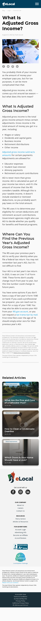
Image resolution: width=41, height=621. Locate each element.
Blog (3, 10)
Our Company (20, 502)
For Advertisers (20, 527)
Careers (20, 508)
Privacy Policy (20, 601)
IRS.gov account (20, 311)
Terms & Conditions (20, 597)
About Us (20, 505)
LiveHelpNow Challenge (20, 563)
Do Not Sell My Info (20, 599)
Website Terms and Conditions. (22, 353)
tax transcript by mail (27, 314)
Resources (20, 516)
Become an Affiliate (20, 535)
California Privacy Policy (20, 603)
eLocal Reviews (20, 538)
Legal (9, 10)
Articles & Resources (20, 522)
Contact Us (20, 511)
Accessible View (20, 594)
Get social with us (20, 487)
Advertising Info (20, 532)
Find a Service (20, 519)
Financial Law (17, 10)
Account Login (20, 529)
